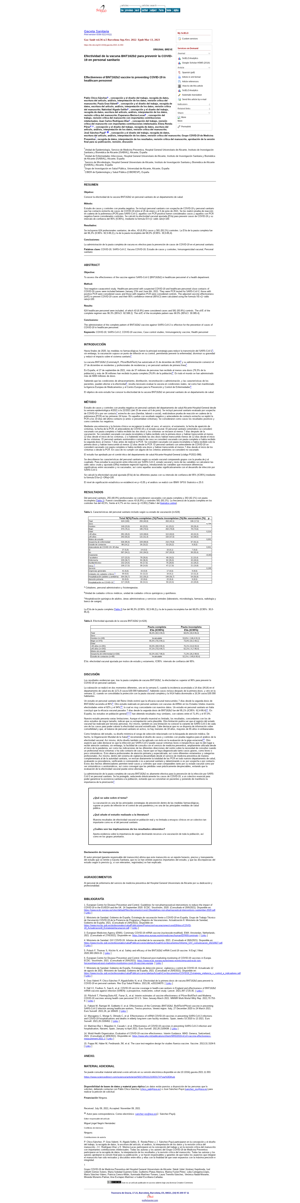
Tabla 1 (100, 500)
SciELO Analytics (190, 58)
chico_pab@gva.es (150, 1089)
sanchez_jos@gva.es (196, 1089)
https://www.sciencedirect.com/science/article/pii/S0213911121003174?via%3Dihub (129, 1077)
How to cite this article (192, 86)
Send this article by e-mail (194, 99)
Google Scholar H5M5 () (196, 63)
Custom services (190, 38)
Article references (190, 81)
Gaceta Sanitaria (96, 31)
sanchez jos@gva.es (145, 1114)
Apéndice (168, 503)
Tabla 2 (118, 609)
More (183, 117)
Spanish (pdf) (188, 72)
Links (88, 912)
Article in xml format (191, 77)
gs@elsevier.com (150, 1200)
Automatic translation (192, 95)
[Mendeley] (179, 117)
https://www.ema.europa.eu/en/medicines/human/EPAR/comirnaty (165, 935)
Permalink (186, 126)
